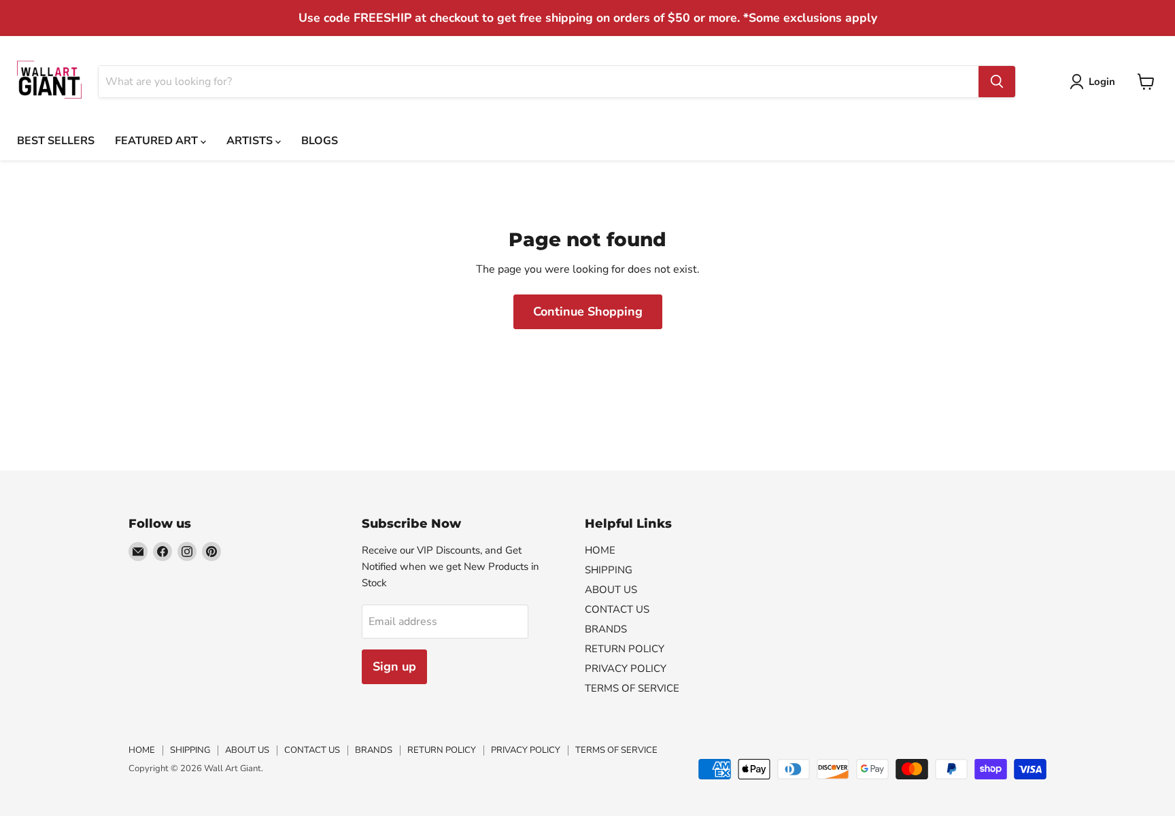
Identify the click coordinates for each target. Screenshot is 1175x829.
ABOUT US (611, 589)
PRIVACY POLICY (625, 668)
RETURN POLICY (624, 649)
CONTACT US (617, 609)
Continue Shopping (588, 311)
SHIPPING (608, 570)
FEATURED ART (158, 140)
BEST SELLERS (56, 140)
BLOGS (319, 140)
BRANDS (606, 629)
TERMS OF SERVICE (632, 688)
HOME (600, 550)
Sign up (394, 666)
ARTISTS (250, 140)
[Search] (996, 81)
